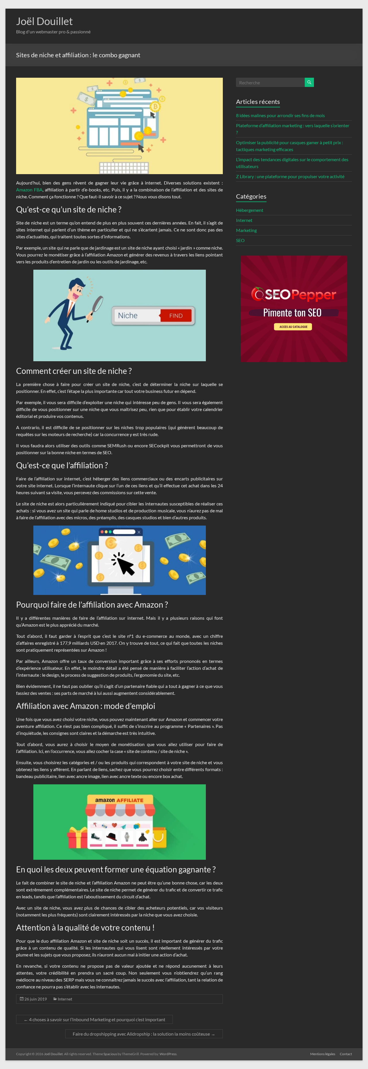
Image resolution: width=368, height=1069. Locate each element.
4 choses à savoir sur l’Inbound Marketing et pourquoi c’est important (94, 1019)
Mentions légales (322, 1054)
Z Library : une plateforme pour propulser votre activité (290, 176)
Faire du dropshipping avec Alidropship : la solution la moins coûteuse (144, 1033)
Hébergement (249, 210)
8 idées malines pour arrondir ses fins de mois (280, 115)
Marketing (246, 230)
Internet (65, 998)
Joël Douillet (44, 21)
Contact (346, 1054)
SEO (240, 240)
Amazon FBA (29, 189)
